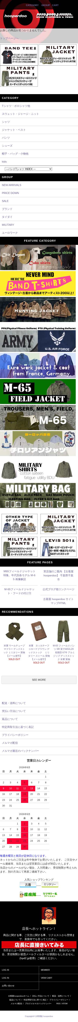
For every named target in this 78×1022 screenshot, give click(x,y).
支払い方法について (40, 996)
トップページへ (9, 38)
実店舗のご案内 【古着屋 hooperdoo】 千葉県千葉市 (58, 575)
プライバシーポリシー (58, 1000)
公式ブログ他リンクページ (58, 589)
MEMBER (45, 970)
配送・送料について (60, 996)
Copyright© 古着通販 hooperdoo (39, 1016)
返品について (15, 1000)
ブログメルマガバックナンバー (38, 1003)
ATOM (64, 1003)
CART (55, 5)
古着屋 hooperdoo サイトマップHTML (58, 601)
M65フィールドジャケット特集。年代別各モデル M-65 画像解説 (19, 575)
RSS (58, 1003)
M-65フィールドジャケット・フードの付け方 (19, 591)
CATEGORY (32, 5)
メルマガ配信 (16, 1003)
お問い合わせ (8, 985)
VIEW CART (46, 978)
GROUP (45, 5)
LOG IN (5, 970)
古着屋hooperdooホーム (18, 996)
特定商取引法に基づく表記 (35, 1000)
